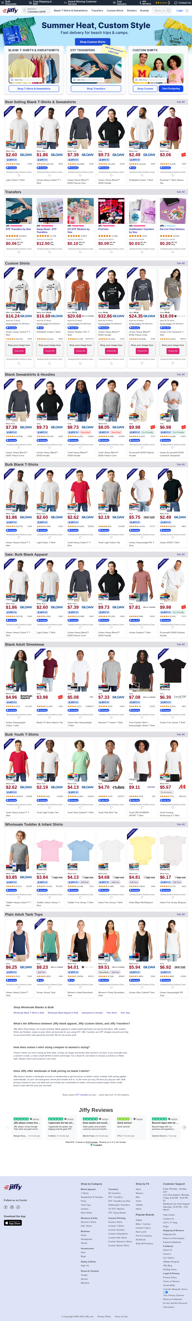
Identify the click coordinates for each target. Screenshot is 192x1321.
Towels (84, 1275)
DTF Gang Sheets (117, 1212)
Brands (144, 10)
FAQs (165, 1226)
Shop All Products (144, 1243)
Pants (83, 1235)
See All (181, 102)
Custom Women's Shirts (120, 1241)
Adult (138, 1189)
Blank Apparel (88, 1189)
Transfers (97, 10)
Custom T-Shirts (116, 1226)
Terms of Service (171, 1281)
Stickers (132, 10)
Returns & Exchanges (173, 1238)
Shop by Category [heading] (91, 1184)
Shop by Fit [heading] (142, 1184)
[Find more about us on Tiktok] (18, 1207)
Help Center (169, 1215)
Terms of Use (121, 1316)
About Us (167, 1250)
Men (138, 1197)
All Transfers (114, 1193)
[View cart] (187, 10)
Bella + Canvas (143, 1224)
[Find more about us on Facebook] (6, 1207)
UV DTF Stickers (116, 1209)
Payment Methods (172, 1242)
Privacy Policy (170, 1277)
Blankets (85, 1283)
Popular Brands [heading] (145, 1214)
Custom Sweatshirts (118, 1234)
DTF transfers (82, 1095)
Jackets (84, 1209)
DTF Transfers (115, 1197)
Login (180, 10)
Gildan (139, 1220)
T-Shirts (84, 1193)
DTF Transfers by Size (119, 1201)
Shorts (84, 1243)
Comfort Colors (143, 1228)
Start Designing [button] (171, 88)
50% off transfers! (114, 50)
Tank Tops (125, 1013)
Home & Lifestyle (90, 1271)
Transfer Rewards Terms (175, 1289)
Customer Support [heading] (174, 1184)
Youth (138, 1201)
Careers (167, 1254)
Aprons (84, 1279)
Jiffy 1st (11, 159)
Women (139, 1193)
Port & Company (144, 1235)
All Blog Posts (170, 1269)
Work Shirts (86, 1212)
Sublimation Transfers (119, 1205)
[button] (34, 88)
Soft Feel (84, 882)
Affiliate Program (171, 1261)
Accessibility (169, 1285)
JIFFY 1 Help (170, 1222)
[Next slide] (181, 35)
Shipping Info (169, 1234)
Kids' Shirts (86, 1226)
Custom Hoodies (116, 1230)
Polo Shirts (112, 1013)
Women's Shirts (88, 1222)
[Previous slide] (10, 35)
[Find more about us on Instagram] (12, 1207)
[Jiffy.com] (10, 10)
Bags (83, 1256)
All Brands (141, 1239)
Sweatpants (86, 1239)
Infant (138, 1209)
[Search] (168, 10)
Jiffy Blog (167, 1265)
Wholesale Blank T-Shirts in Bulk (29, 1013)
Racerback (104, 972)
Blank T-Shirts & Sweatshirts (71, 10)
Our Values (168, 1258)
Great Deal (85, 432)
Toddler (139, 1205)
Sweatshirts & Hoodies (92, 1013)
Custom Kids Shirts (117, 1237)
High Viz (85, 1265)
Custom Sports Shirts (118, 1245)
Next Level (141, 1232)
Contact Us (168, 1218)
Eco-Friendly (147, 432)
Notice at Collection (172, 1299)
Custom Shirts (115, 10)
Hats (83, 1252)
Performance (166, 792)
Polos (83, 1201)
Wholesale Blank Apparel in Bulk (63, 1013)
